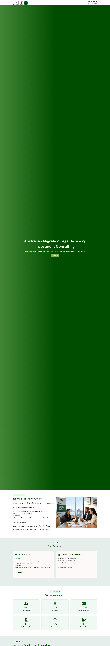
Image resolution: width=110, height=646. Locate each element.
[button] (36, 4)
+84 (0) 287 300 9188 (92, 1)
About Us (88, 3)
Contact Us (94, 3)
